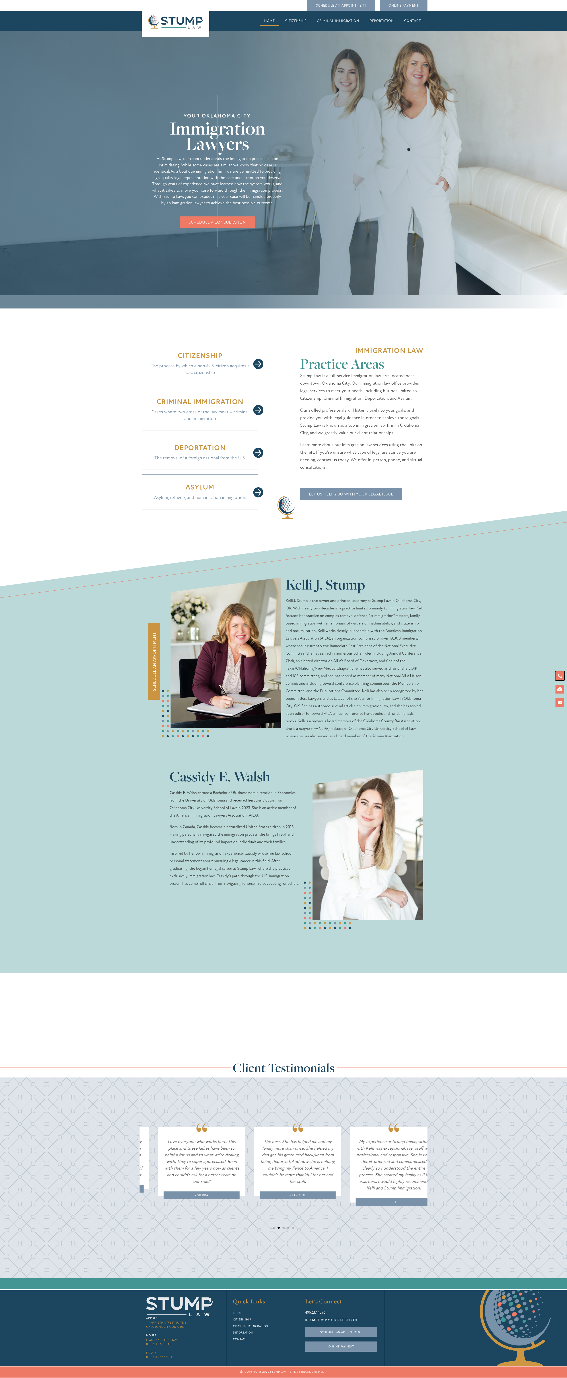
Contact (412, 21)
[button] (274, 1228)
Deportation (381, 21)
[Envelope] (559, 702)
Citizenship (296, 21)
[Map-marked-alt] (559, 689)
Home (269, 21)
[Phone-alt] (559, 675)
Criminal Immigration (338, 21)
